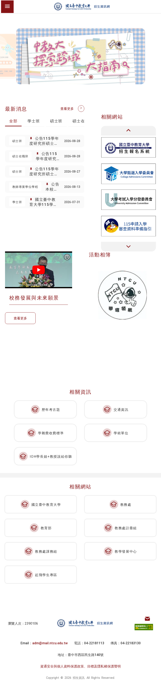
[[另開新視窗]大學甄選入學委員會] (128, 173)
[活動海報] (122, 295)
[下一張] (128, 246)
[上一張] (128, 131)
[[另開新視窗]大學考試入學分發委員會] (128, 200)
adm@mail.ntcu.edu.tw (50, 642)
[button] (69, 77)
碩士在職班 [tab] (83, 121)
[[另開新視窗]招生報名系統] (128, 147)
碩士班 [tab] (56, 121)
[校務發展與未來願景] (38, 269)
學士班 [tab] (33, 121)
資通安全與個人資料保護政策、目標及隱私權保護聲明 (80, 666)
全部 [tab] (13, 121)
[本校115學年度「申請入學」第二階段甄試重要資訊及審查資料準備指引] (128, 226)
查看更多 (67, 108)
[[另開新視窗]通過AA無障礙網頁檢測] (144, 627)
